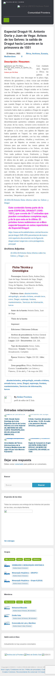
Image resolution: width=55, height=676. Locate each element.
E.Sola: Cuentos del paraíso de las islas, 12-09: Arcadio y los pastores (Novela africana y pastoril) (39, 422)
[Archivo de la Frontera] (14, 2)
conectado (19, 464)
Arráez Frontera (24, 397)
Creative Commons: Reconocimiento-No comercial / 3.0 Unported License (27, 672)
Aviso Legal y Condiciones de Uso (12, 669)
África (28, 54)
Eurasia (44, 54)
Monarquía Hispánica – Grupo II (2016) (27, 581)
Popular (27, 559)
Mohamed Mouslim (19, 608)
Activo (19, 559)
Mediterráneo (10, 57)
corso (10, 299)
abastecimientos (31, 293)
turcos (11, 305)
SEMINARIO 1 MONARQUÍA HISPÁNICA (28, 565)
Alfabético (36, 559)
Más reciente (9, 559)
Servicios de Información (33, 302)
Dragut (16, 299)
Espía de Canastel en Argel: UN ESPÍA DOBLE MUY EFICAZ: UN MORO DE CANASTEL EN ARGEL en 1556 (39, 447)
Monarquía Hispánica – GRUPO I (25, 573)
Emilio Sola (16, 615)
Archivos (36, 54)
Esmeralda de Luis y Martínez (24, 623)
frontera (32, 299)
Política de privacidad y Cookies (36, 669)
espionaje (24, 299)
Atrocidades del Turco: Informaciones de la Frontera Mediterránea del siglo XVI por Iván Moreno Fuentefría (14, 447)
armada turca (39, 296)
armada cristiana (26, 296)
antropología (13, 296)
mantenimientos (14, 302)
